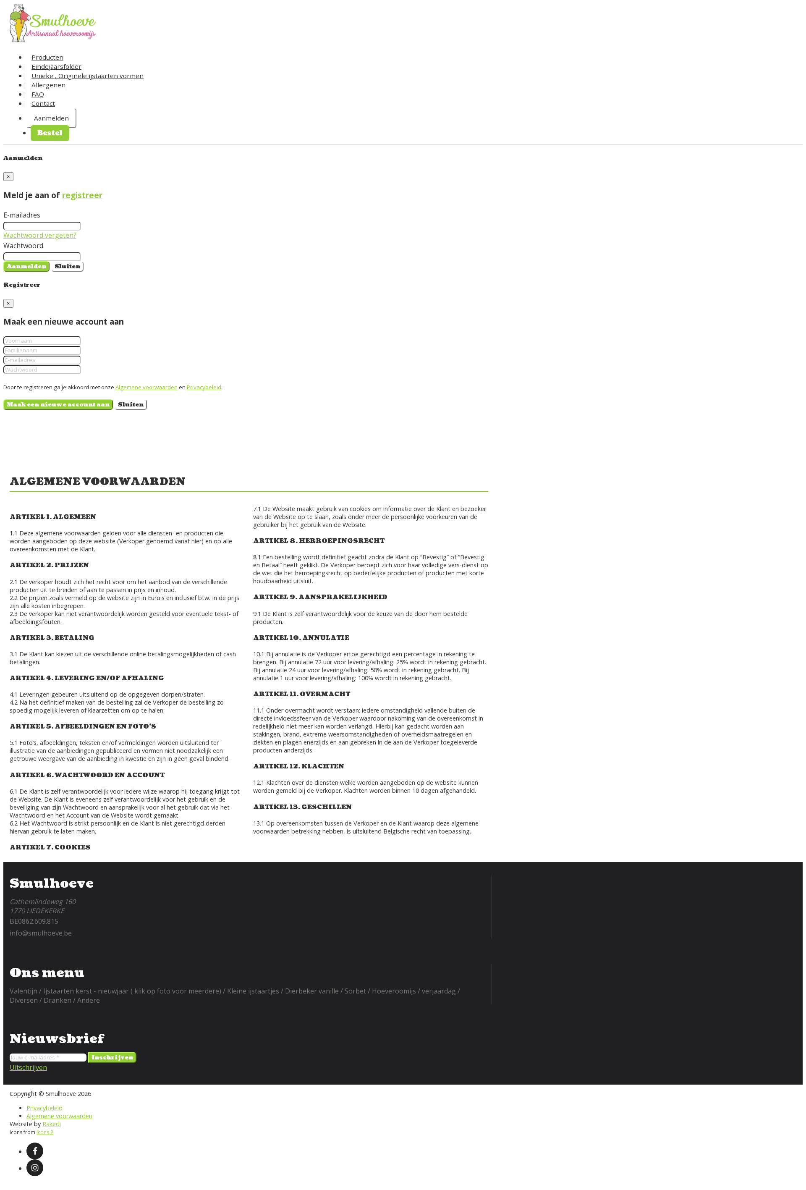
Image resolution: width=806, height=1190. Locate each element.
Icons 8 (45, 1132)
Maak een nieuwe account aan (58, 405)
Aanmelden (51, 118)
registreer (82, 195)
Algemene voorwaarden (146, 387)
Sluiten (67, 266)
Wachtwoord (23, 245)
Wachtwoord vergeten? (39, 235)
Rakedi (51, 1124)
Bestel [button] (50, 133)
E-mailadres (21, 215)
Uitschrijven (28, 1067)
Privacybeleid (204, 387)
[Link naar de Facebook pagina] (34, 1151)
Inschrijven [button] (112, 1058)
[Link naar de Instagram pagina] (34, 1167)
